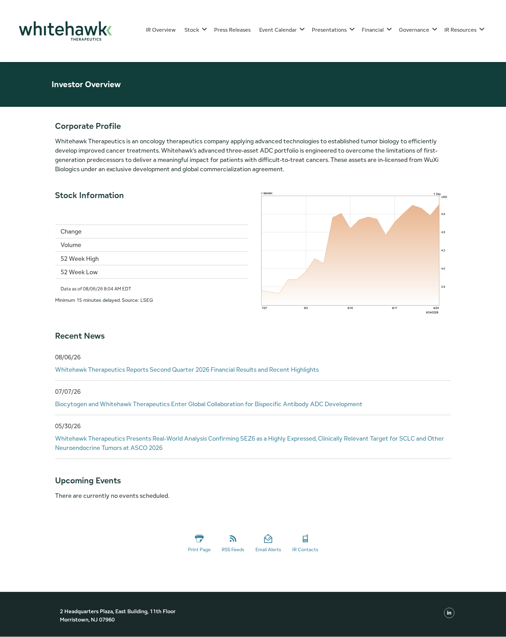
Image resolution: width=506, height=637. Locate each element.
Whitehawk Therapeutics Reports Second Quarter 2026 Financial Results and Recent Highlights (187, 369)
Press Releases (232, 29)
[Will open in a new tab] (449, 612)
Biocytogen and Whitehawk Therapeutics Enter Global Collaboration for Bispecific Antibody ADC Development (208, 404)
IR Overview (161, 29)
